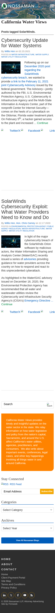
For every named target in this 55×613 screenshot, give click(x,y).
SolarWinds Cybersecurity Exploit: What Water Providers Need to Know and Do (25, 209)
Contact (9, 569)
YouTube (25, 595)
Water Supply (42, 54)
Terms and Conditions (13, 584)
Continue (42, 123)
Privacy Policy (9, 587)
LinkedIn (4, 595)
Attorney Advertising (34, 601)
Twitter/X (11, 595)
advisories (30, 259)
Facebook (18, 595)
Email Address (13, 491)
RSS (31, 595)
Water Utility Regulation (14, 57)
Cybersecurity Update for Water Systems (24, 42)
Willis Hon (10, 51)
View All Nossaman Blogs (27, 540)
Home (6, 559)
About (7, 564)
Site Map (6, 581)
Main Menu (52, 5)
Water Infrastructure (22, 54)
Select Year (10, 528)
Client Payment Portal (13, 577)
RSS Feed (15, 484)
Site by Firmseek (9, 604)
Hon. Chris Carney (25, 223)
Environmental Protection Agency (28, 226)
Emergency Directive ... (38, 300)
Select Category (13, 510)
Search (8, 404)
